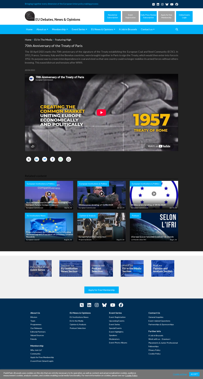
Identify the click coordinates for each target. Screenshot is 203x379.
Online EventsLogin (184, 16)
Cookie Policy (154, 353)
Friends (33, 339)
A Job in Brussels (155, 335)
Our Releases (36, 328)
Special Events (115, 328)
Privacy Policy (154, 350)
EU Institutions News (79, 317)
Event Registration (117, 317)
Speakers (113, 335)
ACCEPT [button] (194, 374)
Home (28, 39)
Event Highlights (116, 332)
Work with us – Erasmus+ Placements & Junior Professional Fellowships (163, 343)
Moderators (114, 339)
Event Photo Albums (118, 342)
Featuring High (63, 39)
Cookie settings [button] (180, 374)
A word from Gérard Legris (41, 361)
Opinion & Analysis (78, 324)
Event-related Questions (159, 321)
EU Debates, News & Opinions (57, 19)
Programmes (35, 324)
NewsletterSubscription (112, 16)
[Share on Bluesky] (44, 159)
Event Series (114, 324)
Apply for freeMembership (166, 16)
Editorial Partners (38, 332)
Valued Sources (37, 335)
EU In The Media (43, 39)
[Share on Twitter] (28, 159)
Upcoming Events (116, 321)
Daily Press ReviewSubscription (148, 16)
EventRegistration (130, 16)
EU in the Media (76, 321)
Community (35, 353)
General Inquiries (155, 317)
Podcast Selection (78, 328)
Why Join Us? (36, 350)
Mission (33, 317)
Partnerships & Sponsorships (161, 324)
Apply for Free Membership (101, 290)
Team (32, 321)
